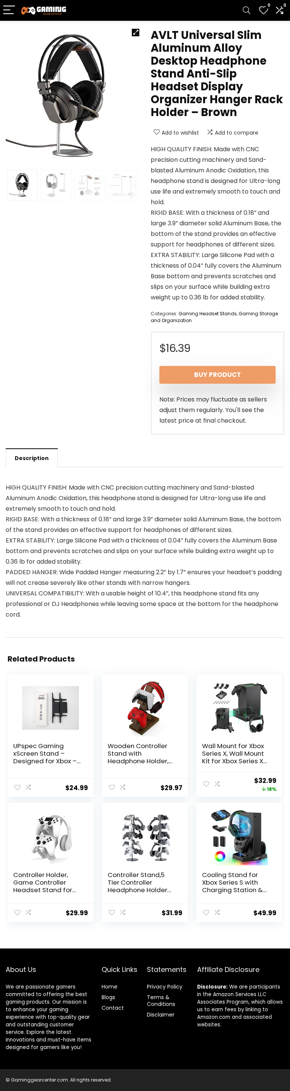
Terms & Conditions (161, 1000)
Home (109, 986)
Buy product (217, 374)
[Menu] (9, 10)
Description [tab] (32, 458)
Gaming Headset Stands (208, 313)
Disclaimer (160, 1014)
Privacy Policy (164, 986)
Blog (107, 997)
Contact (113, 1008)
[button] (135, 32)
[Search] (247, 10)
